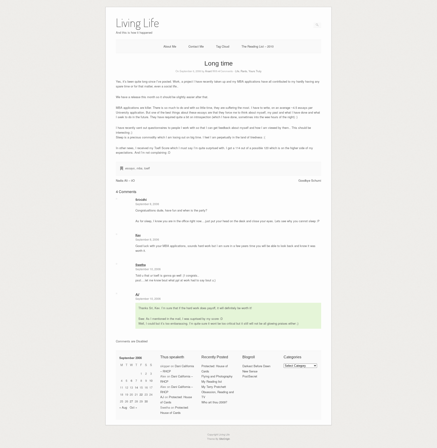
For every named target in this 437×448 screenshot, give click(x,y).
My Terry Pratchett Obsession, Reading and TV (217, 391)
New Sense (249, 371)
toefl (147, 168)
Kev (138, 235)
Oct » (133, 407)
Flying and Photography (217, 376)
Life (237, 71)
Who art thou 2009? (214, 402)
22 (141, 394)
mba (139, 168)
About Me (169, 46)
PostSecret (249, 376)
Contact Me (196, 46)
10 (150, 380)
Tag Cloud (222, 46)
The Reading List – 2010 (257, 46)
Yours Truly (255, 71)
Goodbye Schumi (309, 180)
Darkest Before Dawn (256, 366)
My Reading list (211, 381)
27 (131, 401)
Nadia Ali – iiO (125, 180)
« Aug (123, 407)
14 (136, 387)
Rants (244, 71)
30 (146, 401)
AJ (137, 294)
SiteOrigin (224, 438)
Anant (208, 71)
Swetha (140, 264)
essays (130, 168)
